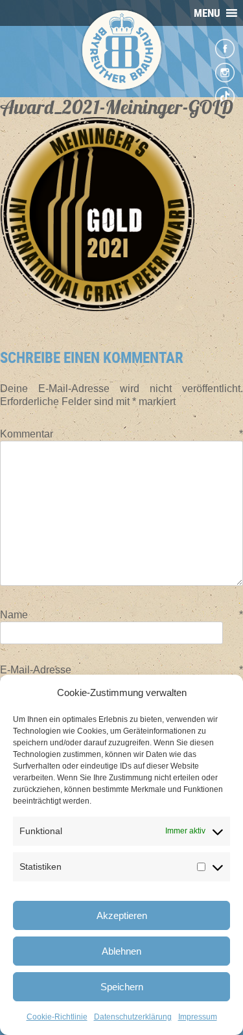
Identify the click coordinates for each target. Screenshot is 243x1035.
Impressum (197, 1016)
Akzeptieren (122, 915)
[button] (207, 13)
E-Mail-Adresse (121, 669)
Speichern (121, 986)
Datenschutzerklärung (133, 1016)
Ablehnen (121, 951)
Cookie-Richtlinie (57, 1016)
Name (121, 614)
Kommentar (121, 433)
